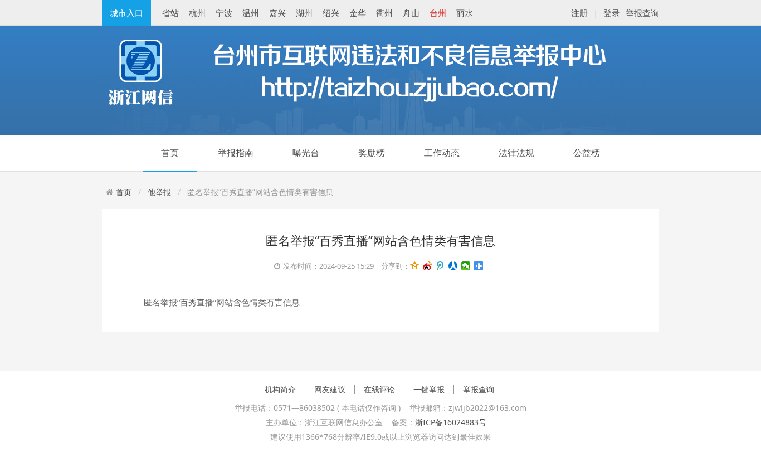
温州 (250, 12)
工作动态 (442, 153)
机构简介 (280, 389)
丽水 (464, 12)
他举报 (159, 192)
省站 (170, 12)
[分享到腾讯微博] (440, 266)
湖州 (304, 12)
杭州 (197, 12)
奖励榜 (371, 153)
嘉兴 (277, 12)
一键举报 (429, 389)
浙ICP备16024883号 (450, 422)
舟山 (411, 12)
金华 (357, 12)
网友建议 (329, 389)
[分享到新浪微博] (427, 266)
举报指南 (235, 153)
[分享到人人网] (453, 266)
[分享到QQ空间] (414, 266)
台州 (438, 12)
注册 (579, 12)
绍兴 (331, 12)
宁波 (224, 12)
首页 (170, 153)
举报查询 (642, 12)
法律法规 (516, 153)
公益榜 (586, 153)
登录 (611, 12)
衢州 (384, 12)
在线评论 (379, 389)
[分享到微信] (466, 266)
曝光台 (305, 153)
